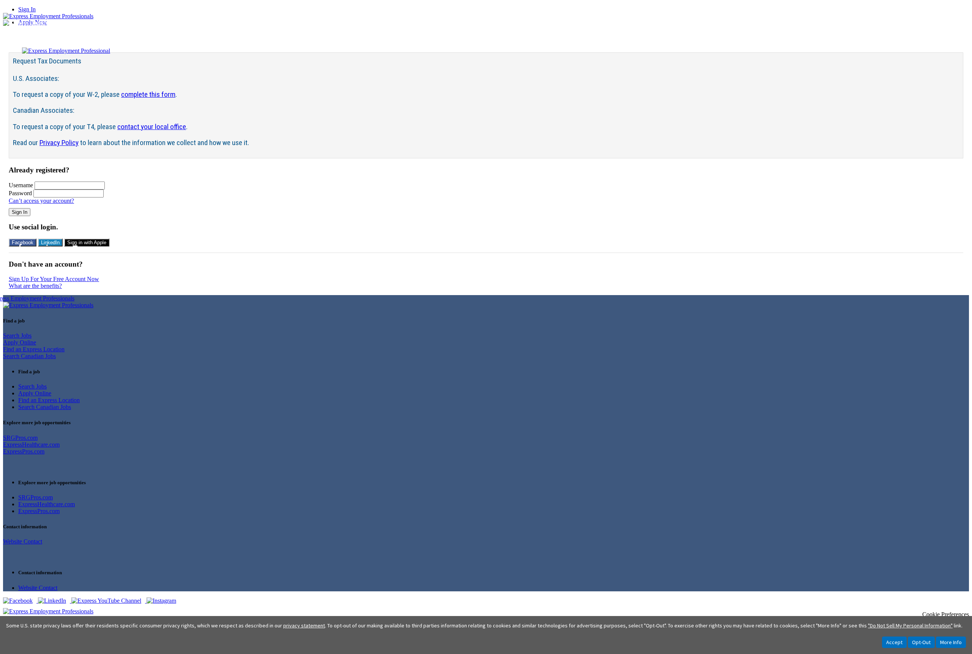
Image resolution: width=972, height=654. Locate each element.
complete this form (148, 94)
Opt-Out (921, 642)
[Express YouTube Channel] (109, 600)
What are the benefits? (35, 286)
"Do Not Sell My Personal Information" (910, 625)
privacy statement (304, 625)
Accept (894, 642)
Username (21, 185)
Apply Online (19, 342)
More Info (951, 642)
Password (20, 193)
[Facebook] (20, 600)
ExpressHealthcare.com (31, 444)
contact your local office (151, 126)
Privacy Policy (59, 142)
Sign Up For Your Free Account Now (54, 279)
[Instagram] (163, 600)
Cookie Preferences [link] (945, 614)
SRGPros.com (20, 437)
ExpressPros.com (23, 451)
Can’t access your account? (41, 200)
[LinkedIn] (54, 600)
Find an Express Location (34, 349)
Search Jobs (17, 335)
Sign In (27, 9)
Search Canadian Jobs (29, 356)
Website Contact (22, 541)
